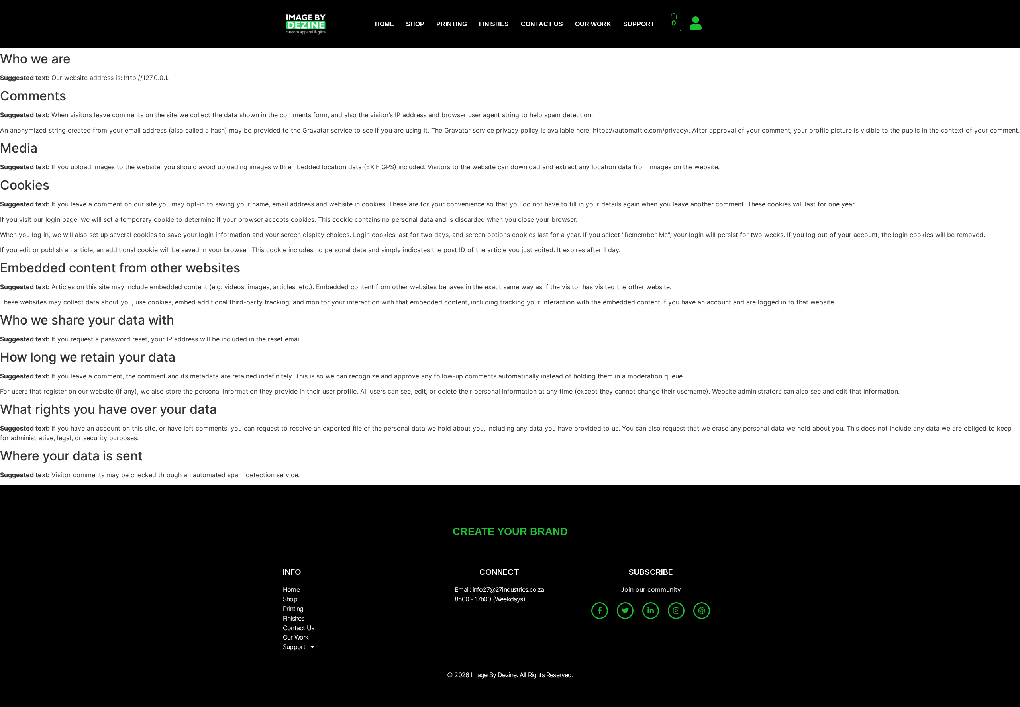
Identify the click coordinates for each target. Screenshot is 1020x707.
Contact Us (542, 24)
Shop (415, 24)
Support (639, 24)
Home (384, 24)
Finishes (494, 24)
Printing (451, 24)
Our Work (593, 24)
